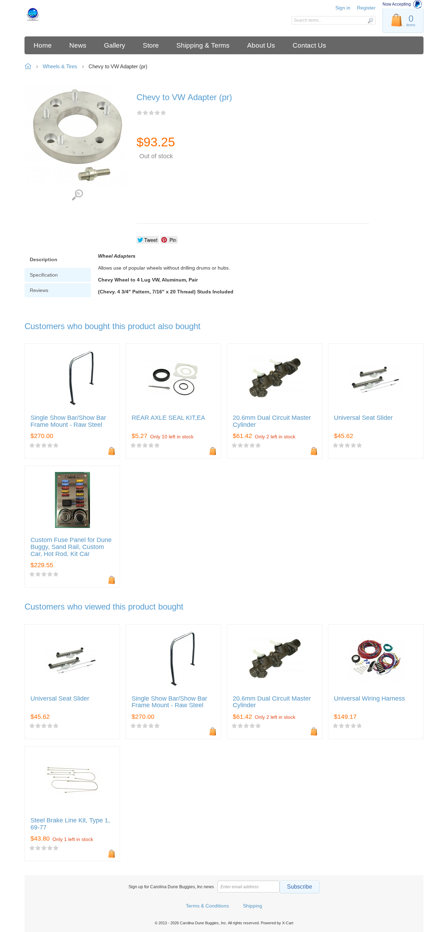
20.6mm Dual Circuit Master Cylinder (272, 421)
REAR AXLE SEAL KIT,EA (168, 418)
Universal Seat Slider (363, 418)
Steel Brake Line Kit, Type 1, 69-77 (70, 824)
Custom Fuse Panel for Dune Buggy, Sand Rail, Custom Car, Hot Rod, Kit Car (71, 547)
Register (366, 8)
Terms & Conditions (207, 906)
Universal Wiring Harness (369, 698)
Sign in (342, 8)
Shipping (252, 906)
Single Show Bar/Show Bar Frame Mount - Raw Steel (68, 421)
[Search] (370, 20)
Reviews (39, 290)
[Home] (74, 14)
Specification (44, 275)
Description (43, 259)
